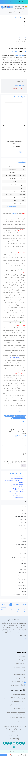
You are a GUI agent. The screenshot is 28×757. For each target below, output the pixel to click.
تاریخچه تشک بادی (18, 484)
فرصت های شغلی (20, 678)
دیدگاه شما (22, 438)
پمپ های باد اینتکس (21, 576)
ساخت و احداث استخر (19, 709)
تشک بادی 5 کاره (18, 490)
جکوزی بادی (23, 519)
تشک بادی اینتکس (18, 495)
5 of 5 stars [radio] (16, 436)
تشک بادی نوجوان (19, 55)
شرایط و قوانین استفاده (18, 682)
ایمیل (24, 454)
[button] (2, 7)
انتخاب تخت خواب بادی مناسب (17, 717)
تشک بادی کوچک (9, 416)
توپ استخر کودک (22, 572)
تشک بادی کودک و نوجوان (18, 418)
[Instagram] (10, 743)
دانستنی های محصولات (19, 694)
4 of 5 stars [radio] (18, 436)
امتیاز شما (23, 433)
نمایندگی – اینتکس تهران (18, 685)
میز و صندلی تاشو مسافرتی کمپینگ (18, 557)
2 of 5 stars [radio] (22, 436)
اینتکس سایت (21, 721)
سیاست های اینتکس (19, 674)
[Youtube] (17, 743)
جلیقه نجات (23, 591)
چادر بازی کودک (22, 560)
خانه (26, 12)
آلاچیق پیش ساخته (22, 585)
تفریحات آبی (23, 529)
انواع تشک (20, 477)
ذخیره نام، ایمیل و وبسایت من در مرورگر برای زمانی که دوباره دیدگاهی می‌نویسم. (15, 462)
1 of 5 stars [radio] (25, 436)
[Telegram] (4, 743)
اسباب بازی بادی (22, 569)
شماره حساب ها (21, 660)
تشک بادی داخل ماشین (17, 494)
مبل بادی (24, 541)
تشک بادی (21, 12)
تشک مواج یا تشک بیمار (20, 544)
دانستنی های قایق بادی (18, 701)
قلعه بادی (23, 563)
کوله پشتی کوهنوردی (21, 554)
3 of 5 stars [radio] (20, 436)
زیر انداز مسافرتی (22, 588)
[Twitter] (20, 743)
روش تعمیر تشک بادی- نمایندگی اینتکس (14, 481)
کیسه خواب (23, 551)
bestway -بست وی (11, 206)
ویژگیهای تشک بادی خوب (16, 486)
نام (24, 448)
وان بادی (24, 513)
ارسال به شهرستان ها (19, 667)
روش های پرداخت (20, 664)
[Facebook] (23, 743)
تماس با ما (22, 656)
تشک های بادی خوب (17, 488)
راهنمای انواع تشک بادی (16, 479)
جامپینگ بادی (23, 566)
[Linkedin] (14, 743)
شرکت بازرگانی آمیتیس (19, 6)
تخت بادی (23, 532)
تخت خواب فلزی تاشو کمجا (20, 582)
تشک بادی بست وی (20, 416)
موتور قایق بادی (22, 525)
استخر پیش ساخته (22, 510)
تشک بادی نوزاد (19, 497)
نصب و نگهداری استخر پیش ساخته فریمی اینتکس (15, 713)
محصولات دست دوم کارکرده (19, 594)
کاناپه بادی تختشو (22, 535)
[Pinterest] (7, 743)
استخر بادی (23, 507)
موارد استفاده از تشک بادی (16, 492)
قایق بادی (23, 522)
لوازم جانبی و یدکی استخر (20, 516)
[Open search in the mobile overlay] (11, 7)
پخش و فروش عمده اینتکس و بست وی (14, 698)
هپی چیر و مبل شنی (21, 579)
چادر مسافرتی (23, 547)
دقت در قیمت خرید (20, 671)
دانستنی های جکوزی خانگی (17, 705)
